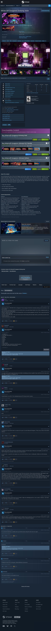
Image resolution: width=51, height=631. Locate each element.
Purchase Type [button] (12, 284)
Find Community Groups (7, 120)
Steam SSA (5, 604)
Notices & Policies (28, 606)
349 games (6, 326)
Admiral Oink (7, 421)
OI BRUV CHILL (7, 404)
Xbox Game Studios (23, 37)
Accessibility (27, 604)
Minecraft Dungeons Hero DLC (17, 145)
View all (47, 257)
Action (6, 108)
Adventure (10, 108)
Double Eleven (28, 36)
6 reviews (6, 406)
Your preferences (13, 271)
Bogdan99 (6, 325)
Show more (29, 145)
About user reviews (5, 271)
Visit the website (6, 114)
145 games (6, 490)
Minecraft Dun (23, 160)
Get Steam (38, 602)
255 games (6, 423)
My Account (38, 608)
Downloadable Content (24, 9)
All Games (3, 9)
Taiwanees (6, 508)
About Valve (17, 602)
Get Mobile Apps (39, 604)
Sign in (2, 78)
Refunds (26, 611)
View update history (6, 116)
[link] (36, 140)
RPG (13, 108)
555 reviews (12, 326)
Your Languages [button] (8, 290)
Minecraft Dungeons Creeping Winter (16, 144)
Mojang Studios (22, 36)
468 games (6, 509)
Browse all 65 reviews (25, 586)
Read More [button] (46, 349)
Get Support (38, 606)
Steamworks (5, 606)
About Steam (5, 602)
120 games (6, 300)
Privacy (26, 602)
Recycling (17, 608)
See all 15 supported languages (32, 92)
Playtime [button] (34, 284)
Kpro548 (6, 364)
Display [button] (40, 284)
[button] (3, 5)
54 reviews (11, 490)
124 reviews (12, 509)
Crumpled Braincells (8, 442)
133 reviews (12, 423)
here (23, 261)
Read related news (6, 118)
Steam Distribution (6, 608)
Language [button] (20, 284)
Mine (25, 145)
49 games (6, 365)
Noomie (6, 464)
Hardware (17, 606)
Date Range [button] (27, 284)
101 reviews (12, 300)
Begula (5, 387)
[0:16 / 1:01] (25, 55)
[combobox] (34, 5)
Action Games (8, 9)
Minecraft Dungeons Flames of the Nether (10, 160)
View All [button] (47, 221)
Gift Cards (5, 611)
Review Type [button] (4, 284)
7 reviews (10, 365)
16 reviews (6, 443)
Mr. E (5, 299)
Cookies (26, 608)
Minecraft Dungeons (15, 9)
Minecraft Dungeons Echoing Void (32, 144)
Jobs (16, 604)
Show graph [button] (46, 286)
